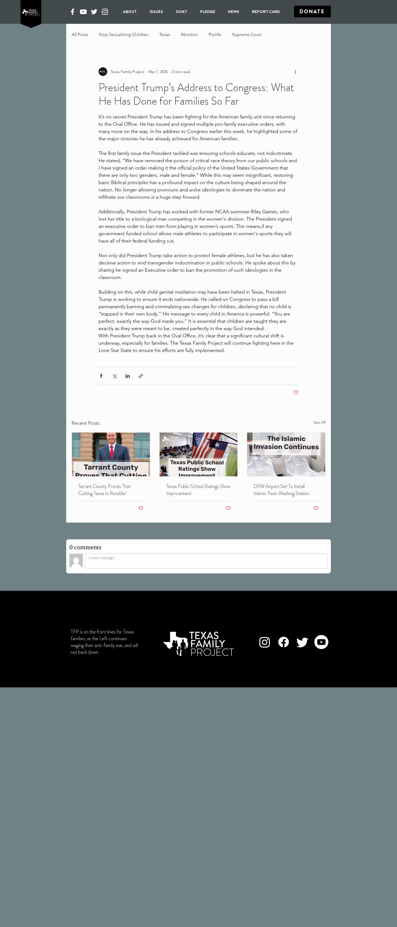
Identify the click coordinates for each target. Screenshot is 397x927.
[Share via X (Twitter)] (114, 375)
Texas (164, 34)
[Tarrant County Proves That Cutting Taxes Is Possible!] (111, 454)
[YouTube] (83, 12)
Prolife (215, 34)
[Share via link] (140, 375)
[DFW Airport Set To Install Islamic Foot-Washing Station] (286, 454)
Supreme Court (246, 34)
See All (319, 422)
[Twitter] (94, 12)
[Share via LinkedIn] (127, 375)
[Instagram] (105, 12)
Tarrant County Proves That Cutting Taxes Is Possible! (104, 490)
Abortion (189, 34)
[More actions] (295, 71)
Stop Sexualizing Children (124, 34)
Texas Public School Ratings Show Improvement (198, 490)
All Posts (80, 34)
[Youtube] (321, 642)
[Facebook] (72, 12)
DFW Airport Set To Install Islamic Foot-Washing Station (281, 490)
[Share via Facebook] (101, 375)
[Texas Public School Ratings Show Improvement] (199, 454)
